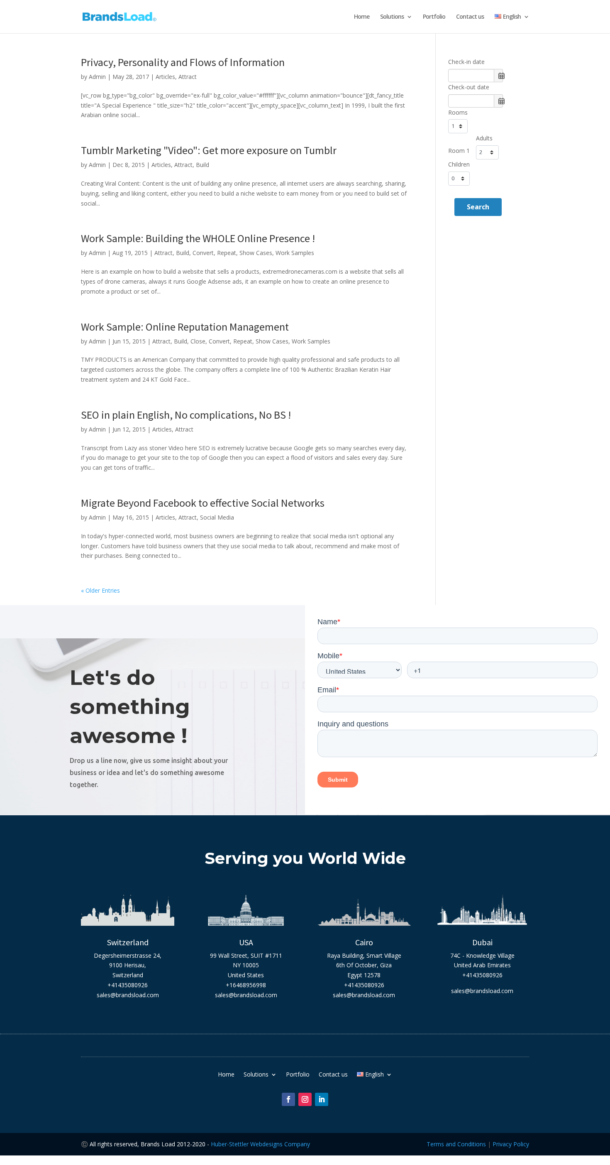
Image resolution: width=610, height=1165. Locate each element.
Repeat (226, 253)
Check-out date (468, 87)
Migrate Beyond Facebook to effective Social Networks (203, 503)
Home (361, 17)
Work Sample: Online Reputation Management (185, 327)
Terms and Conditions (456, 1144)
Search (478, 206)
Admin (97, 77)
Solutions (392, 17)
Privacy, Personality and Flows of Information (183, 62)
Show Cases (255, 253)
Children (459, 164)
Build (202, 165)
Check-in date (466, 62)
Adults (484, 138)
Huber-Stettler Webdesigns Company (260, 1144)
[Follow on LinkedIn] (321, 1099)
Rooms (458, 112)
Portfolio (434, 17)
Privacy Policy (511, 1144)
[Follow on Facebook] (288, 1099)
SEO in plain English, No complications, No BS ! (186, 415)
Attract (187, 77)
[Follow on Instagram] (305, 1099)
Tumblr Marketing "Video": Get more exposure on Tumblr (209, 150)
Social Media (217, 517)
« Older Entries (100, 590)
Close (197, 341)
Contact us (470, 17)
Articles (165, 77)
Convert (203, 253)
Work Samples (295, 253)
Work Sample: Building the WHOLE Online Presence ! (198, 238)
